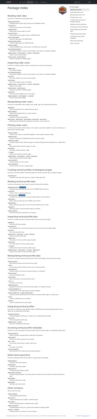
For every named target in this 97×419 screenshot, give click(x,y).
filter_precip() (12, 273)
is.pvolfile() (12, 25)
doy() (9, 341)
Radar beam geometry (76, 41)
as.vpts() (10, 300)
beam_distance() (12, 360)
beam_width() (11, 382)
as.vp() (10, 296)
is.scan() (29, 84)
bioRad (8, 2)
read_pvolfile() (12, 29)
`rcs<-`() (10, 281)
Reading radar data (75, 9)
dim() (36, 53)
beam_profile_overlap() (14, 372)
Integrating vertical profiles (78, 34)
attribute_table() (13, 333)
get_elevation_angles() (14, 49)
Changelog (43, 2)
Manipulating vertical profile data (78, 30)
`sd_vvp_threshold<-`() (14, 289)
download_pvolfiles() (14, 21)
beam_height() (12, 364)
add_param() (11, 107)
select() (12, 57)
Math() (11, 119)
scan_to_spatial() (13, 164)
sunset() (16, 409)
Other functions (74, 43)
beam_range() (11, 378)
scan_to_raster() (13, 160)
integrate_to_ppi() (13, 140)
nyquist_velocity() (13, 405)
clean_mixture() (12, 269)
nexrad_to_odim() (13, 45)
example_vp (11, 222)
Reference (30, 2)
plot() (11, 80)
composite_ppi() (12, 136)
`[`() (11, 152)
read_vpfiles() (12, 203)
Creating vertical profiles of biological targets (78, 21)
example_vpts (11, 238)
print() (22, 53)
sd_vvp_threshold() (13, 349)
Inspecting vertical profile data (79, 27)
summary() (12, 53)
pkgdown (85, 416)
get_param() (11, 92)
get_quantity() (12, 226)
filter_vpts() (12, 277)
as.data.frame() (13, 292)
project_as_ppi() (13, 132)
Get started (22, 2)
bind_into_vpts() (13, 261)
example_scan (11, 68)
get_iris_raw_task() (13, 37)
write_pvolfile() (13, 33)
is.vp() (26, 234)
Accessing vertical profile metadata (77, 37)
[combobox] (81, 2)
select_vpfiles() (13, 210)
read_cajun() (11, 199)
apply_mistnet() (12, 111)
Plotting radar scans (76, 17)
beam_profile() (12, 368)
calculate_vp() (12, 175)
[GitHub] (89, 2)
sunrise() (10, 409)
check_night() (12, 337)
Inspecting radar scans (76, 12)
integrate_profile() (13, 314)
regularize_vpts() (13, 285)
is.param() (31, 96)
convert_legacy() (13, 393)
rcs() (9, 345)
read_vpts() (11, 207)
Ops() (28, 119)
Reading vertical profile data (78, 24)
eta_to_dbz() (11, 401)
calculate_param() (13, 115)
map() (9, 144)
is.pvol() (29, 53)
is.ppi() (27, 156)
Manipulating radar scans (77, 15)
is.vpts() (29, 250)
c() (10, 265)
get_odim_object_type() (14, 41)
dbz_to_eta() (11, 397)
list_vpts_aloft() (13, 195)
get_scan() (11, 76)
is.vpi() (19, 322)
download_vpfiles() (13, 187)
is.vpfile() (11, 191)
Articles (36, 2)
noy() (13, 341)
